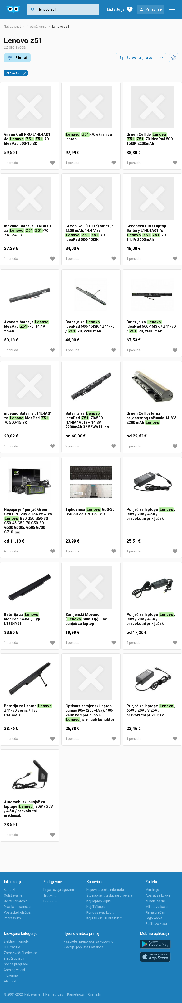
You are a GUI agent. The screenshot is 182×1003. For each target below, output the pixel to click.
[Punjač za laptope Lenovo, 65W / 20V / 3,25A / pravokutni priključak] (152, 680)
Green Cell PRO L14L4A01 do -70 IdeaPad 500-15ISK (27, 139)
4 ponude (134, 643)
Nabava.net (12, 26)
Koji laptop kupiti (98, 901)
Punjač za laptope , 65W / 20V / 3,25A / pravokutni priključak (151, 710)
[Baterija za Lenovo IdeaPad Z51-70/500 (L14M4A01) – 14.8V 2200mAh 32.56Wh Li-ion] (91, 388)
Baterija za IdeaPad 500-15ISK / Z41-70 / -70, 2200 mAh (89, 326)
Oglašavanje (13, 895)
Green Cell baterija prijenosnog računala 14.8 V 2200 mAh (151, 418)
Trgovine (49, 895)
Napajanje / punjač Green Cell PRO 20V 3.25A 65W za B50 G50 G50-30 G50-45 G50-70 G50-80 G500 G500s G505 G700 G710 (28, 521)
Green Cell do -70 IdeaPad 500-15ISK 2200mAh (150, 139)
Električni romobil (16, 941)
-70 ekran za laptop (88, 136)
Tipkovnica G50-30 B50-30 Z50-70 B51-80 (89, 511)
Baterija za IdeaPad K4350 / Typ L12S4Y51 (22, 619)
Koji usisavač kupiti (100, 912)
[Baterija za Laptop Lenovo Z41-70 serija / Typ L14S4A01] (29, 680)
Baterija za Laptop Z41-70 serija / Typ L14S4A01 (28, 710)
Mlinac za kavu (157, 907)
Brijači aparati (14, 958)
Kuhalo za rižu (156, 901)
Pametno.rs (54, 994)
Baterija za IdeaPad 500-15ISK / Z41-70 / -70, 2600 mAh (151, 326)
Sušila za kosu (156, 924)
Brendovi (50, 901)
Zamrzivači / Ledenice (20, 953)
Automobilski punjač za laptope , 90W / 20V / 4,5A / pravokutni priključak (28, 809)
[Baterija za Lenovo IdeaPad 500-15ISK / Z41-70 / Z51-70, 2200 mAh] (91, 296)
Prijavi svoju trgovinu (58, 890)
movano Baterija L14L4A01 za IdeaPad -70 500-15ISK (28, 418)
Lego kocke (154, 918)
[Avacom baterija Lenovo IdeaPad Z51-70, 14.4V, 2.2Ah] (29, 296)
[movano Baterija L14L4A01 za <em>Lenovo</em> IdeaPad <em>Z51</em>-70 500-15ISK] (29, 388)
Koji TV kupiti (95, 907)
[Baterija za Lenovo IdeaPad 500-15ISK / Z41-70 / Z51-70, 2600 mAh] (152, 296)
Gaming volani (14, 970)
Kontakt (9, 890)
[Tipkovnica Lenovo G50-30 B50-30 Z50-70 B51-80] (91, 484)
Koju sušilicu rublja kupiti (104, 918)
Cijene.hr (94, 994)
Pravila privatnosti (17, 907)
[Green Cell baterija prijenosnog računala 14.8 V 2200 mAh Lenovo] (152, 388)
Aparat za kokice (158, 895)
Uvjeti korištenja (15, 901)
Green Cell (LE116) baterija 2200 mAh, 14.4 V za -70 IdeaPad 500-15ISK (89, 233)
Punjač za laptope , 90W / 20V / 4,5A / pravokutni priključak (151, 514)
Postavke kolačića (17, 912)
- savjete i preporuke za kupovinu (88, 941)
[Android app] (155, 944)
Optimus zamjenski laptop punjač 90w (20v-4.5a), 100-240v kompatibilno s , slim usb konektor (89, 713)
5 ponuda (134, 446)
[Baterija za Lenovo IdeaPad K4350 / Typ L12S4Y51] (29, 589)
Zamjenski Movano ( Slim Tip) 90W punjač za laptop (86, 619)
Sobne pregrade (16, 964)
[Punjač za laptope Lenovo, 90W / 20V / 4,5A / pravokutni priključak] (152, 484)
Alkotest (10, 981)
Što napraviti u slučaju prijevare (109, 895)
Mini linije (152, 890)
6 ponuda (11, 551)
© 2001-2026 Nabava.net (22, 994)
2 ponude (72, 446)
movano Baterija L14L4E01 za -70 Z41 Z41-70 (27, 230)
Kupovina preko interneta (105, 890)
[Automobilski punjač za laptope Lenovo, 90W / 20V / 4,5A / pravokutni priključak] (29, 776)
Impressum (12, 918)
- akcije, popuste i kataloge (84, 947)
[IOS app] (155, 957)
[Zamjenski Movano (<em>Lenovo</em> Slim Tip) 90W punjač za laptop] (91, 589)
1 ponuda (11, 163)
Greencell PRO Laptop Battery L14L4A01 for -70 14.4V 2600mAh (146, 233)
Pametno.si (75, 994)
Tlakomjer (11, 975)
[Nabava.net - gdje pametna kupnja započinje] (13, 9)
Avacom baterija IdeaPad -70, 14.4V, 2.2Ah (26, 326)
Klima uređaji (155, 912)
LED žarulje (12, 947)
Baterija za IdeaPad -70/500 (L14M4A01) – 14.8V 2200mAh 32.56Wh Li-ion (87, 420)
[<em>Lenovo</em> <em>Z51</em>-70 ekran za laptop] (91, 109)
